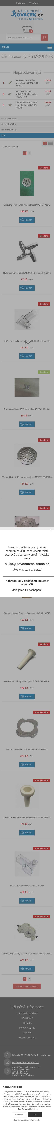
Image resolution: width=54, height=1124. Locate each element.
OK (35, 1114)
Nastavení (19, 1114)
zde (38, 1120)
